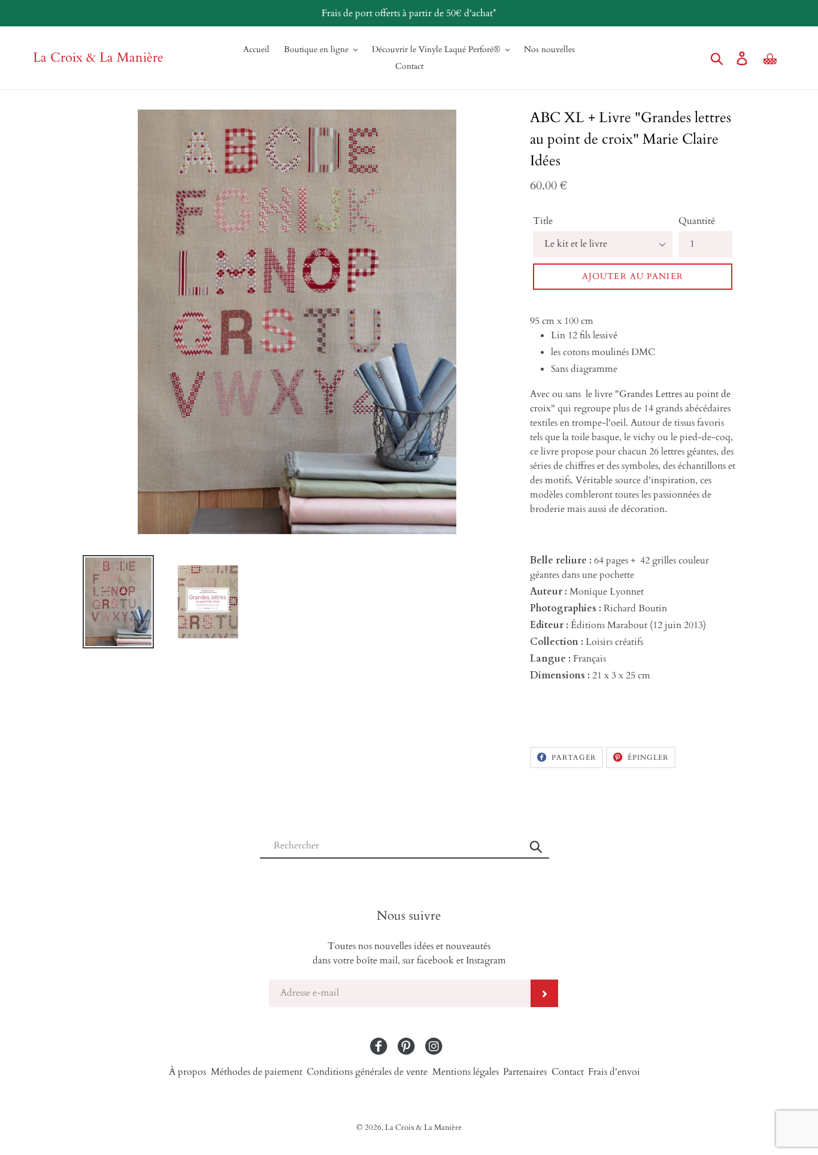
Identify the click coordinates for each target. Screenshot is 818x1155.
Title (543, 221)
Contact (568, 1071)
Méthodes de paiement (256, 1071)
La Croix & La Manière (98, 58)
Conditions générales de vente (367, 1071)
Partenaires (525, 1071)
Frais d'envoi (614, 1071)
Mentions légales (465, 1071)
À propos (187, 1071)
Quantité (696, 221)
